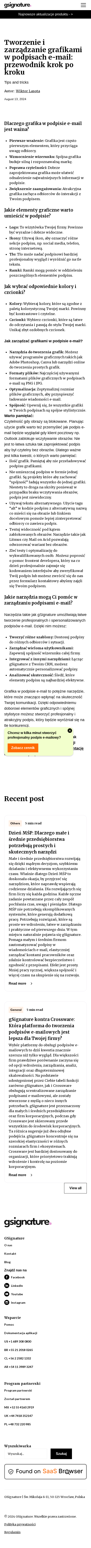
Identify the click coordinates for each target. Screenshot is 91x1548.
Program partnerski (18, 1390)
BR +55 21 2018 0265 (18, 1350)
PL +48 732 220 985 (17, 1424)
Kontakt (10, 1253)
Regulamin (12, 1532)
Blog (7, 1262)
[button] (82, 5)
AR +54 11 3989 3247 (18, 1367)
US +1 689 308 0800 (17, 1341)
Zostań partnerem (17, 1399)
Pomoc (9, 1324)
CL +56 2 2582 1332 (17, 1358)
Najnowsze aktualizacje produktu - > (45, 14)
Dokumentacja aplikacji (20, 1333)
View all (75, 1188)
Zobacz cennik (23, 748)
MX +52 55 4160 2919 (19, 1407)
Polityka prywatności (20, 1524)
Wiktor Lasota (28, 91)
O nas (8, 1245)
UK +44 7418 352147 (18, 1416)
